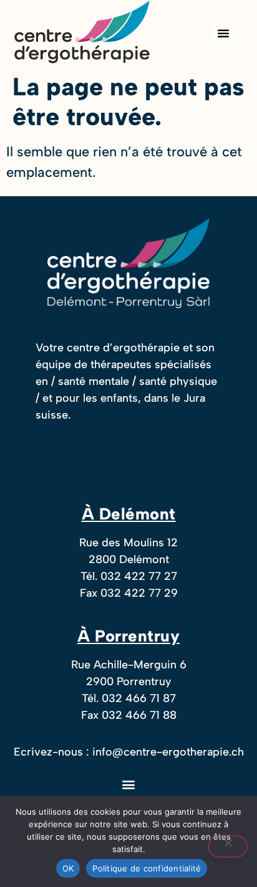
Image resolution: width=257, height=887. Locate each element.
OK (68, 868)
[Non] (228, 846)
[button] (223, 33)
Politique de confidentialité (146, 868)
